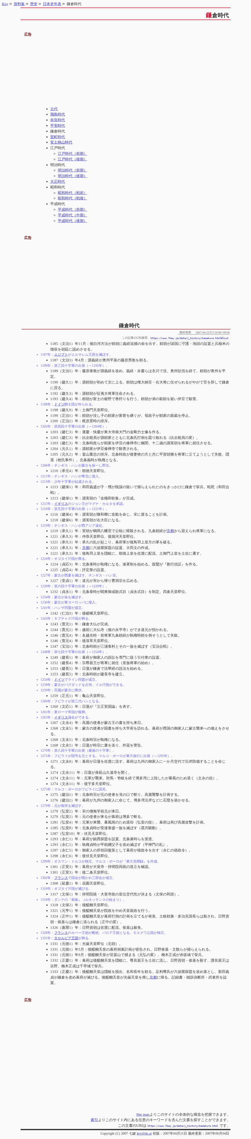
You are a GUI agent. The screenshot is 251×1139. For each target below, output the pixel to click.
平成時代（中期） (72, 215)
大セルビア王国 (66, 938)
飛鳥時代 (57, 114)
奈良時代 (57, 120)
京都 (170, 531)
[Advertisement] (126, 72)
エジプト (61, 354)
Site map (143, 1114)
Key (5, 4)
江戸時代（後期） (72, 159)
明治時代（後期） (72, 176)
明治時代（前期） (72, 170)
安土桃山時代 (61, 142)
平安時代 (57, 125)
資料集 (19, 4)
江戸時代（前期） (72, 153)
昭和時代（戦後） (72, 198)
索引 (94, 1120)
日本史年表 (52, 4)
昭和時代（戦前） (72, 193)
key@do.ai (144, 1133)
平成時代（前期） (72, 209)
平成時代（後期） (72, 221)
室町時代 (57, 137)
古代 (54, 109)
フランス (61, 878)
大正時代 (57, 181)
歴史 (34, 4)
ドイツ (59, 404)
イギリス (61, 504)
